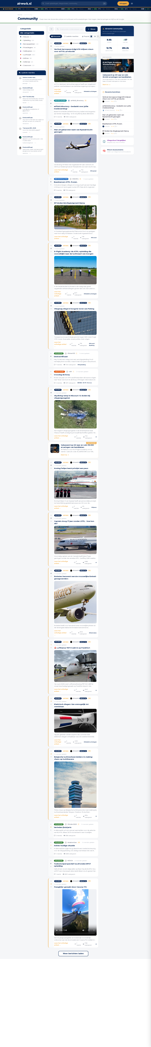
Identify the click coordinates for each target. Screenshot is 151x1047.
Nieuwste (56, 36)
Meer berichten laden (73, 953)
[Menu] (132, 4)
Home (20, 15)
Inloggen (123, 3)
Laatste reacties (72, 36)
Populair (87, 36)
